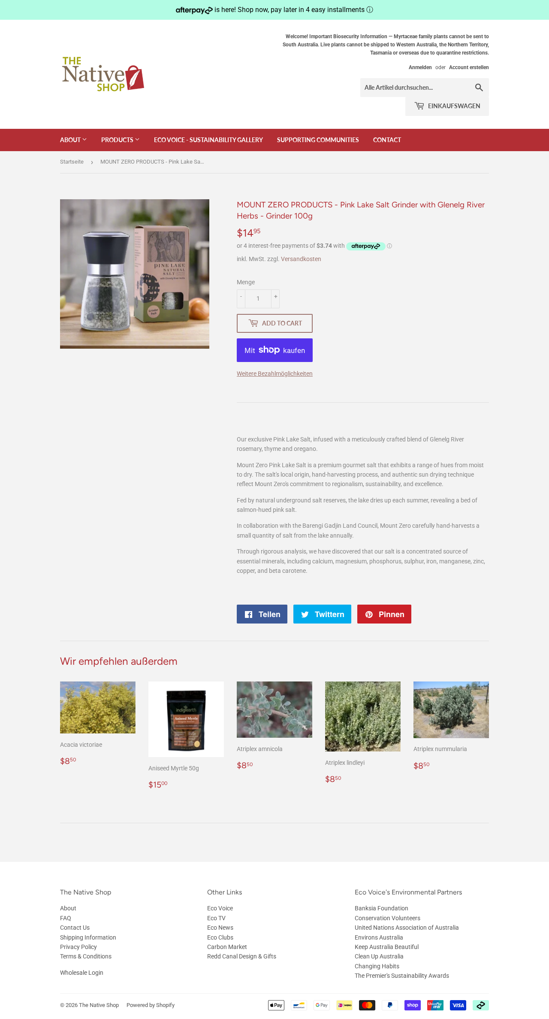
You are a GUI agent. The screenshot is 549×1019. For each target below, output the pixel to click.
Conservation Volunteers (387, 918)
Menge (246, 282)
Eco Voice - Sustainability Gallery (208, 139)
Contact (387, 139)
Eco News (220, 927)
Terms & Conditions (86, 956)
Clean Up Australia (379, 956)
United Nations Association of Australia (407, 927)
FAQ (65, 918)
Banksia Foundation (381, 908)
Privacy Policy (78, 946)
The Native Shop (99, 1005)
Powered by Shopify (151, 1005)
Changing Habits (377, 966)
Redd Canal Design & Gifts (241, 956)
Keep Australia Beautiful (387, 946)
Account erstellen (469, 67)
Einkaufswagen (453, 106)
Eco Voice (220, 908)
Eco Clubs (220, 937)
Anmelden (420, 67)
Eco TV (216, 918)
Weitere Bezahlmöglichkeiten (275, 373)
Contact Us (75, 927)
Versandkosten (301, 259)
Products (118, 139)
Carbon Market (227, 946)
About (71, 139)
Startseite (72, 161)
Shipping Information (88, 937)
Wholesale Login (81, 972)
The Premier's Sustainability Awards (402, 975)
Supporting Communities (318, 139)
